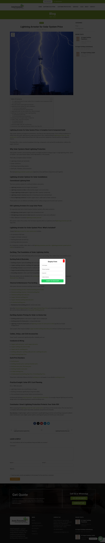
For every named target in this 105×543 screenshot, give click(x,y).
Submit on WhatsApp (52, 281)
